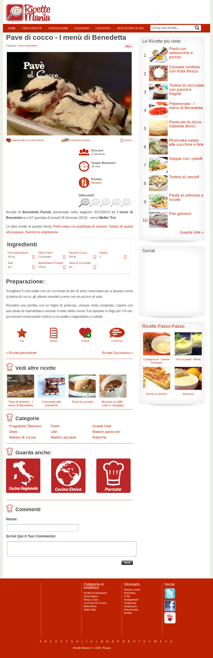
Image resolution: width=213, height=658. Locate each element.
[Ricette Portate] (113, 492)
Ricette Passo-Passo (163, 326)
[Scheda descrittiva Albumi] (125, 258)
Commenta (117, 341)
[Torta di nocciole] (82, 387)
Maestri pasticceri (106, 432)
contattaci (103, 28)
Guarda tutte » (192, 232)
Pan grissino (180, 213)
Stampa (127, 140)
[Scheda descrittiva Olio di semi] (64, 258)
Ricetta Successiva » (117, 353)
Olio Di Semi (45, 252)
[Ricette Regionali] (23, 492)
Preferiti (85, 341)
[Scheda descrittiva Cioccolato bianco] (33, 258)
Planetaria (130, 593)
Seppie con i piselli (185, 158)
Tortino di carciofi (184, 177)
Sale (10, 263)
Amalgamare (131, 599)
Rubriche (99, 437)
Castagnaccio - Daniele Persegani (156, 361)
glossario (81, 28)
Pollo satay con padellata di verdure (80, 226)
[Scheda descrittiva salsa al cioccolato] (94, 268)
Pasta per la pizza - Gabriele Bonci (186, 124)
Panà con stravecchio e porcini (181, 52)
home (12, 28)
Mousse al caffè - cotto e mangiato (113, 403)
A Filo (127, 596)
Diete (13, 432)
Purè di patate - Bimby (188, 359)
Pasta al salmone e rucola (186, 197)
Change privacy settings (126, 648)
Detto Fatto (90, 609)
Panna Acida (131, 609)
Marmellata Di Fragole (50, 263)
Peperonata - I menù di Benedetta (186, 105)
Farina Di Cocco (78, 252)
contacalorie (58, 28)
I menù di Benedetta (27, 45)
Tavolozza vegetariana (41, 232)
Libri (54, 432)
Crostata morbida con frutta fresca (184, 69)
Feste (55, 426)
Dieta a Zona (91, 599)
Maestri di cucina (22, 437)
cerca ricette (32, 28)
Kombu (128, 613)
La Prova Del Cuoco (95, 603)
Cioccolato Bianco (18, 252)
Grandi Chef (101, 426)
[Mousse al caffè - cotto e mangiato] (113, 387)
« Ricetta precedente (21, 353)
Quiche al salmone (156, 394)
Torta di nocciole (82, 401)
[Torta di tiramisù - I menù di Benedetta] (20, 387)
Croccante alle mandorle (51, 403)
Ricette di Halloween (95, 593)
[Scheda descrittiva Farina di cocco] (94, 258)
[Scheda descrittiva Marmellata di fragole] (64, 268)
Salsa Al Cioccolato (80, 263)
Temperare (130, 603)
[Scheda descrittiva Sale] (33, 268)
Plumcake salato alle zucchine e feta (186, 142)
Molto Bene (90, 606)
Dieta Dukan (91, 596)
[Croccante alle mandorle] (51, 387)
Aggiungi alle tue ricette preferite (27, 140)
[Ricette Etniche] (68, 492)
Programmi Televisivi (25, 426)
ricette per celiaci (130, 28)
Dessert (96, 182)
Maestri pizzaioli (63, 437)
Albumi (103, 252)
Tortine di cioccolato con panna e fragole (186, 89)
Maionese (188, 394)
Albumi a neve (132, 589)
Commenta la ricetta (79, 140)
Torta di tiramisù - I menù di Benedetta (20, 403)
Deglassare (130, 606)
